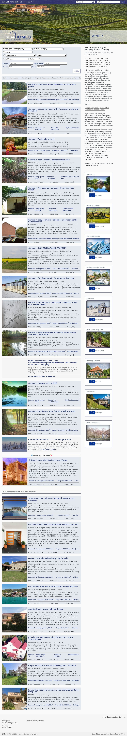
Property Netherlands (103, 62)
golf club (5, 724)
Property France (90, 60)
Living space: (39, 63)
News (19, 2)
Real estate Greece (104, 64)
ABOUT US (122, 734)
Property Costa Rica (91, 64)
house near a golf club (9, 722)
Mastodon (107, 734)
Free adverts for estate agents (95, 109)
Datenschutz (114, 734)
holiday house (7, 727)
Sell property (34, 734)
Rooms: (5, 66)
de (25, 2)
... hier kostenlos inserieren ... (113, 717)
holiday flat (6, 720)
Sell (7, 2)
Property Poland (90, 62)
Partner (13, 2)
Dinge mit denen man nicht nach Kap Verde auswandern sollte (30, 78)
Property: (6, 63)
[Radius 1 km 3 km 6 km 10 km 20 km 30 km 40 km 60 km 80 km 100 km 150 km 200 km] (22, 59)
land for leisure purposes (35, 720)
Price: (34, 66)
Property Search (24, 734)
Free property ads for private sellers (97, 107)
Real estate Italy (90, 58)
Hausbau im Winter (61, 78)
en (29, 2)
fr (31, 2)
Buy (3, 2)
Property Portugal (102, 58)
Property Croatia (101, 66)
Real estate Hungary (103, 60)
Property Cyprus (90, 66)
